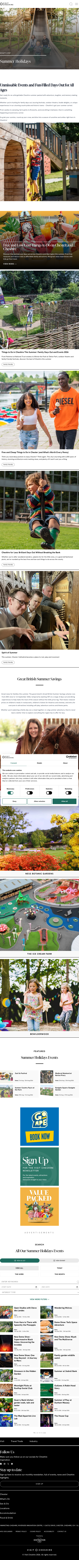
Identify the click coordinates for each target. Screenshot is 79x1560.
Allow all (64, 801)
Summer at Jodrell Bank (65, 1371)
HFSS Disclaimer (6, 1531)
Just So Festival (21, 1073)
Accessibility (49, 1531)
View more (8, 264)
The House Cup (61, 1416)
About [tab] (65, 763)
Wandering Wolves (63, 1308)
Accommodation (8, 1513)
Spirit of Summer (9, 653)
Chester (4, 1494)
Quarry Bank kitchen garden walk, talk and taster (24, 1403)
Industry (34, 1441)
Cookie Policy (35, 1531)
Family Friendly (8, 364)
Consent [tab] (14, 763)
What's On (5, 1499)
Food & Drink (6, 1518)
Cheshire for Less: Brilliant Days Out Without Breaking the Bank (31, 553)
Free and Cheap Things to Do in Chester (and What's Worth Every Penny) (35, 452)
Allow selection (39, 801)
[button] (76, 4)
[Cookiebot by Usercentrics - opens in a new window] (68, 757)
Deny (14, 801)
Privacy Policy (21, 1531)
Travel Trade (17, 1441)
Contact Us (61, 1531)
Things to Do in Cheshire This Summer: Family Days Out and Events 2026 (35, 352)
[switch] (30, 792)
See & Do (4, 1504)
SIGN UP (39, 1484)
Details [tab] (39, 763)
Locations (4, 1509)
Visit (2, 1441)
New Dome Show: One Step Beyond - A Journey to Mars (25, 1358)
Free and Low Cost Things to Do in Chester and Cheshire (38, 246)
